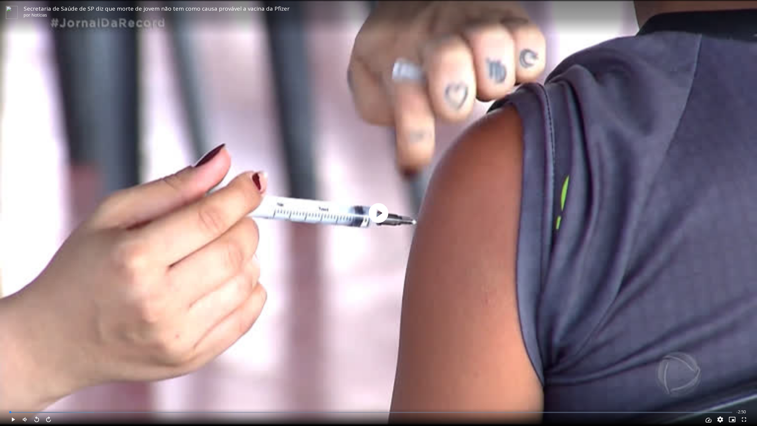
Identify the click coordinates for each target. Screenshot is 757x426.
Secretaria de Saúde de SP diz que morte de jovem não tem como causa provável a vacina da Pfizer (156, 8)
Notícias (39, 15)
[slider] (371, 412)
